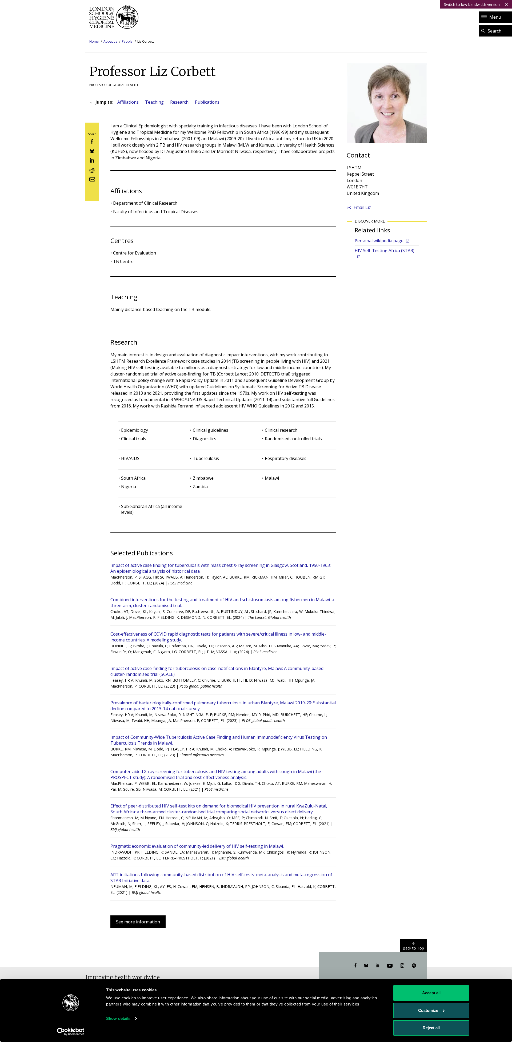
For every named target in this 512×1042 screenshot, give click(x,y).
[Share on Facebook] (92, 141)
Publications (207, 102)
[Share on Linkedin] (92, 160)
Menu (495, 17)
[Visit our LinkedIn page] (377, 966)
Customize (428, 1010)
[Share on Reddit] (92, 169)
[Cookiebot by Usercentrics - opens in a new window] (70, 1032)
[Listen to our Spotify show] (414, 966)
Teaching (154, 102)
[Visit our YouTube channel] (390, 966)
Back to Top (413, 948)
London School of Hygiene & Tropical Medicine (115, 17)
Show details (118, 1018)
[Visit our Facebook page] (355, 966)
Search (494, 31)
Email (362, 207)
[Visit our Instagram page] (402, 966)
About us (110, 41)
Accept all (431, 993)
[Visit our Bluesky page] (366, 966)
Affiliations (128, 102)
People (127, 41)
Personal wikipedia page (379, 241)
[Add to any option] (92, 188)
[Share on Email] (92, 179)
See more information (138, 922)
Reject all (431, 1027)
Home (94, 41)
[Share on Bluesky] (92, 150)
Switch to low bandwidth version (472, 4)
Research (179, 102)
